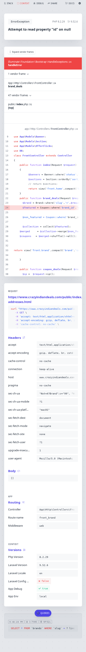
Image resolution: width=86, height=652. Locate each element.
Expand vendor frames (23, 52)
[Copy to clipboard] (74, 309)
